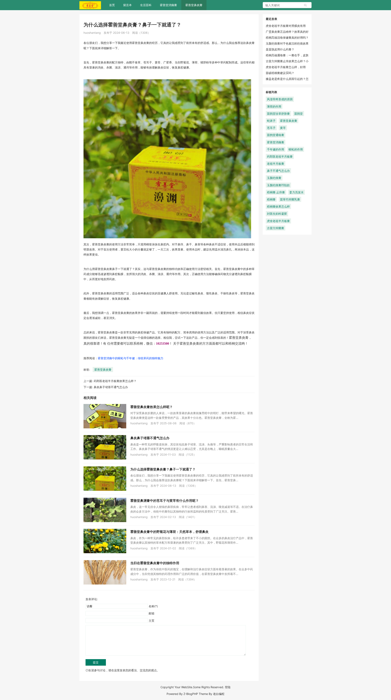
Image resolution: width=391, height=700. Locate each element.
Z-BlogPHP (190, 694)
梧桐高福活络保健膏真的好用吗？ (287, 37)
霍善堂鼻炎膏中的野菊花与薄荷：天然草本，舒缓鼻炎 (169, 532)
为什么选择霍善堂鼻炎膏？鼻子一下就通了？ (163, 469)
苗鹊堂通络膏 (275, 135)
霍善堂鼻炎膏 (193, 5)
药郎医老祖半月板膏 (280, 156)
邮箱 (151, 613)
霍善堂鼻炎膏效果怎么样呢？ (151, 407)
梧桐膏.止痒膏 (276, 192)
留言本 (127, 5)
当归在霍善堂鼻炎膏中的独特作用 (154, 563)
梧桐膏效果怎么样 (278, 206)
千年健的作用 (275, 149)
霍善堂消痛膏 (168, 5)
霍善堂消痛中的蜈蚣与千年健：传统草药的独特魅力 (130, 358)
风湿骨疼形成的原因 (280, 99)
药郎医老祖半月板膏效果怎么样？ (115, 381)
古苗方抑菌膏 (275, 228)
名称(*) (153, 606)
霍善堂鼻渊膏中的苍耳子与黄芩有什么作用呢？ (164, 501)
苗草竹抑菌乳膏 (290, 199)
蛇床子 (271, 120)
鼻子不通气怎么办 (278, 170)
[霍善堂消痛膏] (90, 5)
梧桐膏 (271, 199)
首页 (112, 5)
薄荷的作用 (274, 106)
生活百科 (146, 5)
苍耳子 (271, 128)
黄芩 (283, 128)
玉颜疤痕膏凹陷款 (278, 185)
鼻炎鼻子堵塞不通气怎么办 (111, 387)
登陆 (228, 687)
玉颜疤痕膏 (274, 178)
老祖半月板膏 (275, 163)
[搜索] (305, 5)
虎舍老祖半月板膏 (278, 221)
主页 (151, 620)
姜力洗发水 (296, 192)
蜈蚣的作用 (296, 149)
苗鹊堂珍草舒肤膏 (278, 113)
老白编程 (218, 694)
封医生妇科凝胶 (277, 213)
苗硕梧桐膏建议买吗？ (280, 73)
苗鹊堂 (298, 113)
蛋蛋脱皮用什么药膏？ (280, 49)
